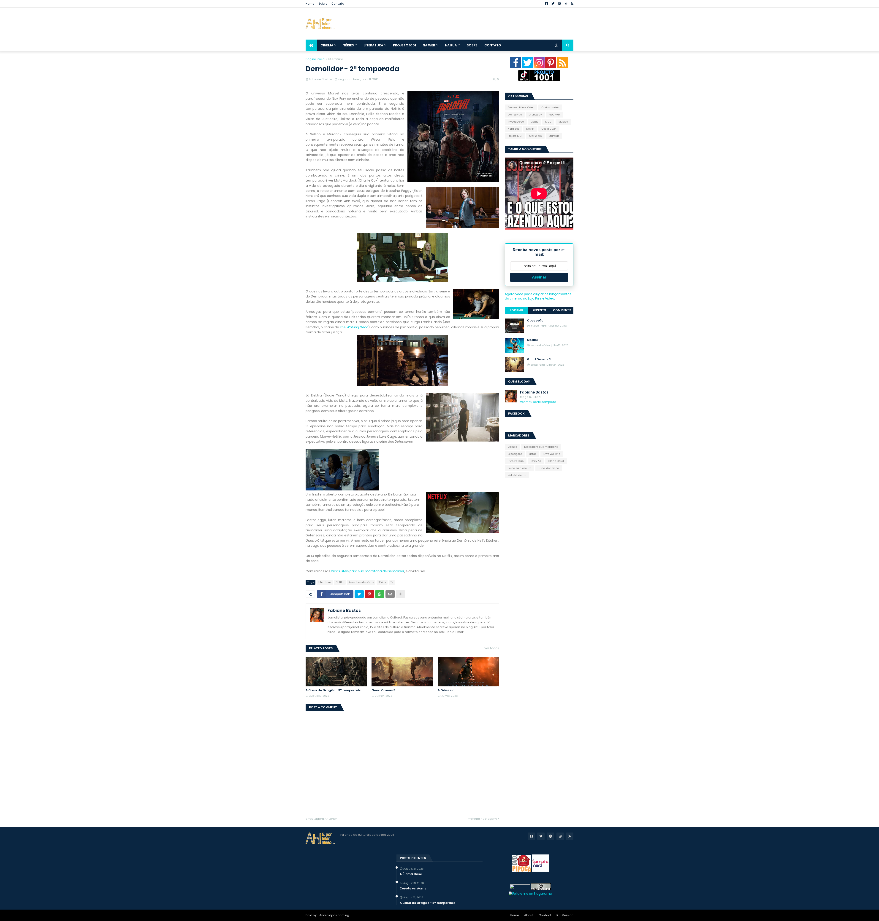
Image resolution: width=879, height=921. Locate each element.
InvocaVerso (516, 121)
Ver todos (491, 648)
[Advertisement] (490, 23)
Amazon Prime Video (521, 107)
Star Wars (535, 136)
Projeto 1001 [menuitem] (404, 45)
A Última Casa (411, 874)
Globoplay (535, 114)
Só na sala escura (519, 468)
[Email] (390, 594)
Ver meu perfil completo (538, 402)
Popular (516, 310)
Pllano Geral (556, 461)
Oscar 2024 (548, 129)
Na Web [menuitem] (429, 45)
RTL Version (564, 915)
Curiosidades (550, 107)
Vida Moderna (517, 475)
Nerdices (513, 129)
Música (563, 121)
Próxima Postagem (482, 819)
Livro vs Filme (551, 454)
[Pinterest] (369, 594)
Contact (545, 915)
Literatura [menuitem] (373, 45)
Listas (534, 121)
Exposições (515, 454)
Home (310, 3)
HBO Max (554, 114)
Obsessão (535, 321)
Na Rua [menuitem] (451, 45)
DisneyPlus (515, 114)
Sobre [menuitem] (472, 45)
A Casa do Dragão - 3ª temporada (333, 690)
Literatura (335, 59)
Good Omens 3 (383, 690)
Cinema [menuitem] (326, 45)
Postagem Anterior (322, 819)
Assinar (539, 277)
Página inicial (315, 59)
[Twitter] (359, 594)
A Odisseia (446, 690)
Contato (337, 3)
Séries (382, 582)
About (529, 915)
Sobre (322, 3)
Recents (539, 310)
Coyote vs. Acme (413, 888)
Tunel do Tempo (548, 468)
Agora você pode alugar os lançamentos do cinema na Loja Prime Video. (538, 296)
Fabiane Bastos (344, 610)
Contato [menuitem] (492, 45)
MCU (548, 121)
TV (392, 582)
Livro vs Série (516, 461)
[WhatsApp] (379, 594)
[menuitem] (311, 45)
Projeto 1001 (515, 136)
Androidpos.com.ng (334, 915)
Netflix (340, 582)
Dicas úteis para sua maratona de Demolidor (367, 571)
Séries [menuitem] (348, 45)
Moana (532, 340)
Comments (562, 310)
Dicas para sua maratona (541, 447)
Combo (512, 447)
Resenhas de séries (361, 582)
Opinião (536, 461)
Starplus (554, 136)
